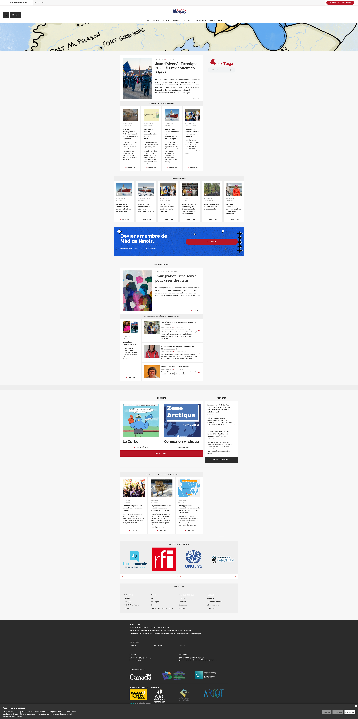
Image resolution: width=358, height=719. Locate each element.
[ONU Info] (193, 559)
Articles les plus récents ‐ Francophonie (161, 316)
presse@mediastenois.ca (209, 661)
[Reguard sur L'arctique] (223, 559)
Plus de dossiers (161, 453)
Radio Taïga (201, 20)
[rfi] (164, 559)
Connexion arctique (182, 20)
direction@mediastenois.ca (195, 657)
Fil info (141, 20)
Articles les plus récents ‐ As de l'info (162, 474)
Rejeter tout (326, 712)
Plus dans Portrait (221, 459)
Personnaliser (338, 712)
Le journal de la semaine (159, 20)
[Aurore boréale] (135, 559)
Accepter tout (350, 712)
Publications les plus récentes (162, 104)
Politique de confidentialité (12, 716)
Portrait (221, 398)
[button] (16, 15)
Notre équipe (216, 20)
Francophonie (161, 264)
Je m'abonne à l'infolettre (340, 3)
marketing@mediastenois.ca (204, 659)
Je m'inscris (212, 241)
